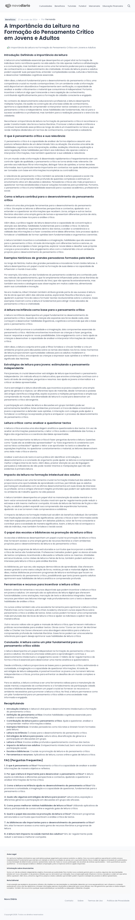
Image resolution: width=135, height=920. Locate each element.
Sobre (80, 900)
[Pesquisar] (129, 6)
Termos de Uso (95, 900)
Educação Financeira (113, 6)
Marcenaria (94, 6)
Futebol (82, 6)
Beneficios (60, 6)
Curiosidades (45, 6)
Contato (69, 900)
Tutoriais (72, 6)
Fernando (50, 19)
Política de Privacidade (118, 900)
